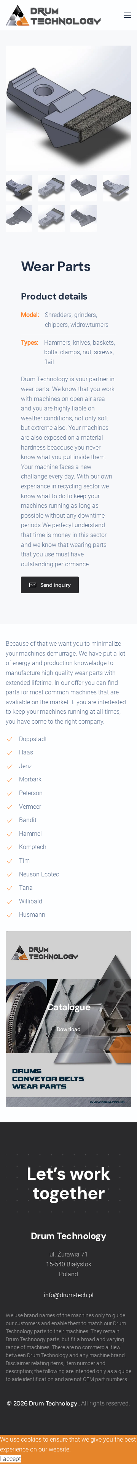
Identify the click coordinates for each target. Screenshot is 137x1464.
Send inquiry (55, 584)
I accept (10, 1458)
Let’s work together (69, 1183)
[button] (127, 15)
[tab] (19, 188)
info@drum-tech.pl (69, 1295)
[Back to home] (53, 15)
